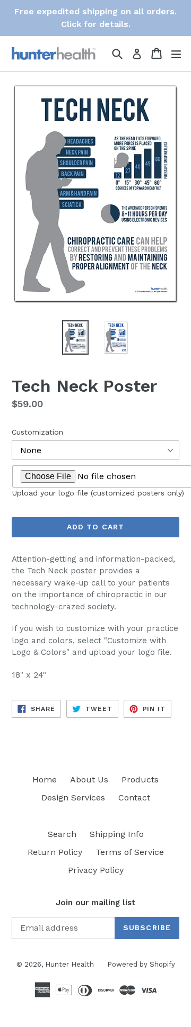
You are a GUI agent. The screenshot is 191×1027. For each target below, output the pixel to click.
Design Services (73, 797)
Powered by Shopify (141, 964)
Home (44, 779)
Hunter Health (69, 964)
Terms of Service (130, 852)
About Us (89, 779)
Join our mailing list (95, 902)
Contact (134, 797)
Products (140, 779)
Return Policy (55, 852)
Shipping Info (117, 834)
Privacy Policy (96, 870)
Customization (37, 432)
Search (62, 834)
